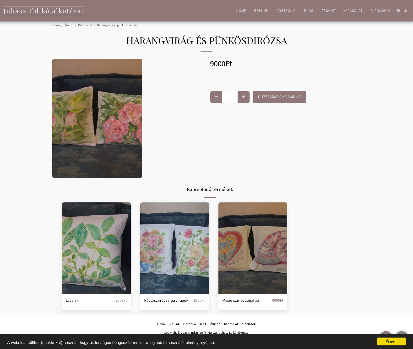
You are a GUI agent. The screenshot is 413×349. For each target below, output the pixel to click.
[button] (398, 11)
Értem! (392, 341)
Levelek (72, 300)
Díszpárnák (85, 25)
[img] (96, 248)
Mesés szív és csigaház (240, 300)
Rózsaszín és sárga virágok (166, 300)
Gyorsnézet (96, 291)
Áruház (69, 25)
